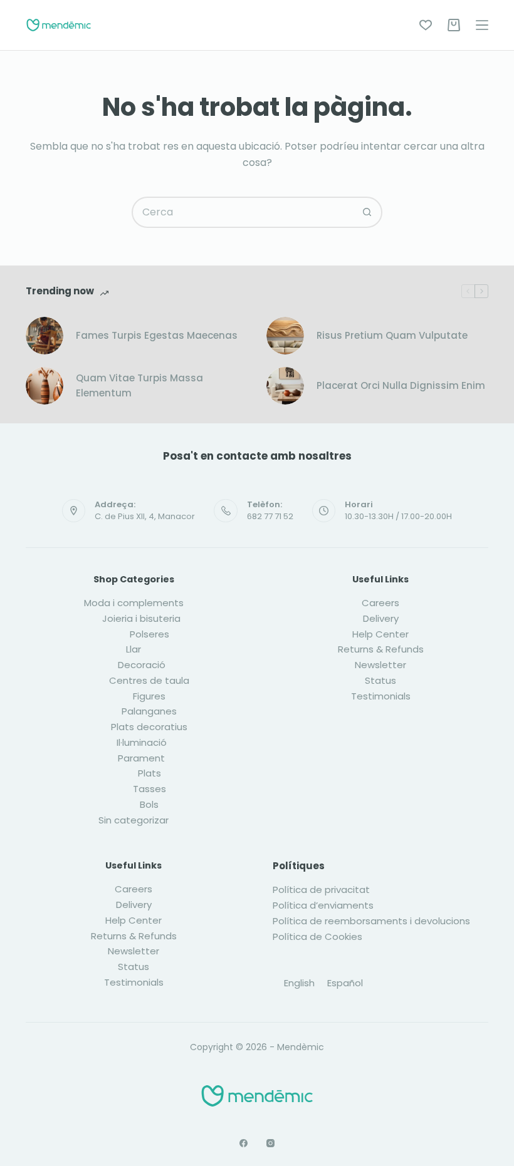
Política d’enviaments (323, 905)
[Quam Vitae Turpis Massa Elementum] (44, 386)
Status (380, 680)
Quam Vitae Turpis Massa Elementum (139, 385)
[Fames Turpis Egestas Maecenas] (44, 335)
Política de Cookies (317, 936)
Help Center (380, 634)
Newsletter (380, 664)
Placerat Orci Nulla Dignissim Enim (401, 385)
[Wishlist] (425, 25)
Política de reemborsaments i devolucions (371, 920)
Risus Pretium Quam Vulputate (392, 335)
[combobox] (242, 212)
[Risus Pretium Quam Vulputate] (285, 335)
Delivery (381, 618)
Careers (380, 602)
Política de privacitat (321, 889)
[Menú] (482, 25)
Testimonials (381, 696)
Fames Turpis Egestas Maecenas (157, 335)
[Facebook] (243, 1143)
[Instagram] (270, 1143)
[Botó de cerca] (366, 212)
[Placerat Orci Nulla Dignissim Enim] (285, 386)
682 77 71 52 (270, 516)
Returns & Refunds (381, 649)
